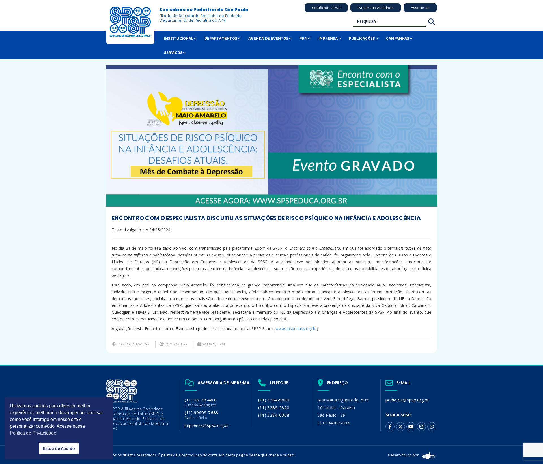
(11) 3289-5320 (273, 407)
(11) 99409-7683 (201, 415)
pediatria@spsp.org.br (407, 400)
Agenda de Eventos (268, 38)
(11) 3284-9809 (273, 400)
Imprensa (328, 38)
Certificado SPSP (326, 7)
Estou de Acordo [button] (59, 448)
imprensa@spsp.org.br (207, 425)
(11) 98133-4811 (201, 402)
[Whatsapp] (431, 426)
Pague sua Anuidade (376, 7)
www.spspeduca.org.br (296, 328)
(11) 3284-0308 (273, 415)
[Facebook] (390, 426)
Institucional (178, 38)
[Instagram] (421, 426)
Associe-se (420, 7)
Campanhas (397, 38)
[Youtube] (410, 426)
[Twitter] (400, 426)
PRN (303, 38)
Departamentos (220, 38)
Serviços (173, 52)
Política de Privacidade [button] (33, 433)
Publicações (362, 38)
